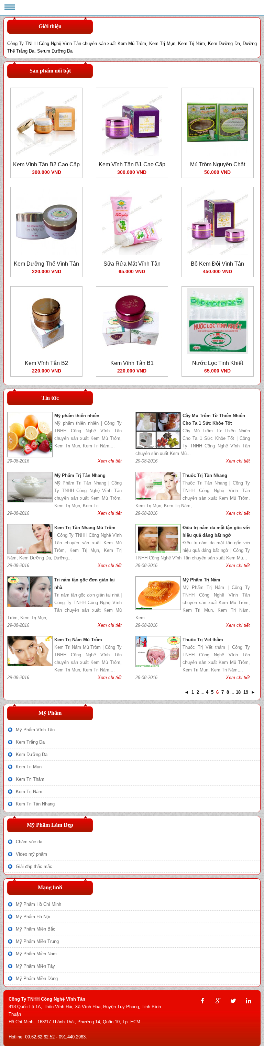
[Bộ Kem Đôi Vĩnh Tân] (217, 253)
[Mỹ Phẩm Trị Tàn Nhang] (30, 500)
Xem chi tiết (110, 461)
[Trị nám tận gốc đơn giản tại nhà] (30, 605)
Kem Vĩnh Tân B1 (132, 363)
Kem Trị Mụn (29, 766)
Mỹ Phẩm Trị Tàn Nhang (80, 475)
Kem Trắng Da (30, 742)
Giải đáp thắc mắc (34, 866)
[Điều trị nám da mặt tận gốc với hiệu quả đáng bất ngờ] (158, 551)
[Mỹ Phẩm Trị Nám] (158, 608)
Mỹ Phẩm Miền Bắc (35, 929)
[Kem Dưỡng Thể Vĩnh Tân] (46, 253)
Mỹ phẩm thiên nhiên (76, 415)
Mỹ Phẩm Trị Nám (201, 579)
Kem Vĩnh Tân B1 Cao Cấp (132, 164)
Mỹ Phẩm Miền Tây (35, 966)
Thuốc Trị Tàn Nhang (205, 475)
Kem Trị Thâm (30, 779)
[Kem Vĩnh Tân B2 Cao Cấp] (46, 154)
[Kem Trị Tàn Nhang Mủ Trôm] (30, 552)
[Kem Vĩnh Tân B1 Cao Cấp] (132, 154)
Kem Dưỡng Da (31, 754)
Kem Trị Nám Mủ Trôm (78, 639)
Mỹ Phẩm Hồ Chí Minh (38, 904)
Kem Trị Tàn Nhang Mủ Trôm (85, 527)
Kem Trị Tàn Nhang (35, 803)
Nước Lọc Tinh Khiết (217, 363)
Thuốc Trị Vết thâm (203, 639)
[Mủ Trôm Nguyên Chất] (217, 154)
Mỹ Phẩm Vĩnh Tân (35, 729)
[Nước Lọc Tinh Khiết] (217, 352)
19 (245, 692)
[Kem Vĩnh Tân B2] (46, 352)
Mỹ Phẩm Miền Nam (36, 953)
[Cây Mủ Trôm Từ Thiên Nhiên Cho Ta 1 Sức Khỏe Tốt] (158, 447)
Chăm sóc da (29, 841)
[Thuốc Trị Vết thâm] (158, 665)
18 (238, 692)
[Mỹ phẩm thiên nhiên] (30, 455)
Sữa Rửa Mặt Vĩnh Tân (132, 264)
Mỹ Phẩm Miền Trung (37, 941)
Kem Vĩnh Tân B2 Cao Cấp (46, 164)
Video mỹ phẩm (31, 854)
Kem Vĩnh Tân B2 (46, 363)
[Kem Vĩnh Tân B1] (132, 352)
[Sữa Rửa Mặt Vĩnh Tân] (132, 253)
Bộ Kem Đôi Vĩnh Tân (217, 264)
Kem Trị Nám (29, 791)
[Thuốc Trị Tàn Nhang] (158, 498)
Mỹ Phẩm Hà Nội (33, 916)
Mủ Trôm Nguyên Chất (217, 164)
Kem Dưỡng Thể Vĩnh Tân (46, 264)
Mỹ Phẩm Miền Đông (37, 978)
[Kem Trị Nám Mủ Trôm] (30, 664)
